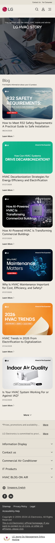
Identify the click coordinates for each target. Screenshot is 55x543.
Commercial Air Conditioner (19, 460)
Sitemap (6, 506)
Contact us (9, 452)
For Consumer (47, 2)
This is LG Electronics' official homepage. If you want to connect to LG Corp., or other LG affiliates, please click (25, 526)
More (45, 424)
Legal (32, 506)
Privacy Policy (20, 506)
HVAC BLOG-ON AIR (15, 477)
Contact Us (36, 2)
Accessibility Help (11, 511)
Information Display (14, 444)
